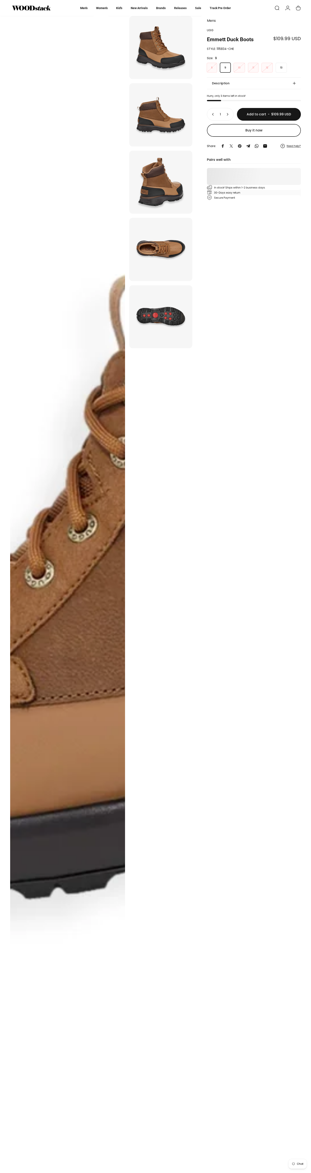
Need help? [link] (294, 145)
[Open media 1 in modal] (67, 592)
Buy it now (254, 130)
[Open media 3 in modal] (160, 114)
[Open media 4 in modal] (160, 182)
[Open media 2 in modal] (160, 47)
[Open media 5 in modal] (160, 249)
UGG (210, 30)
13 (281, 67)
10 (239, 67)
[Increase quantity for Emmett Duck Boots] (228, 114)
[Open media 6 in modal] (160, 316)
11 (253, 67)
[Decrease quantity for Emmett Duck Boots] (212, 114)
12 (267, 67)
